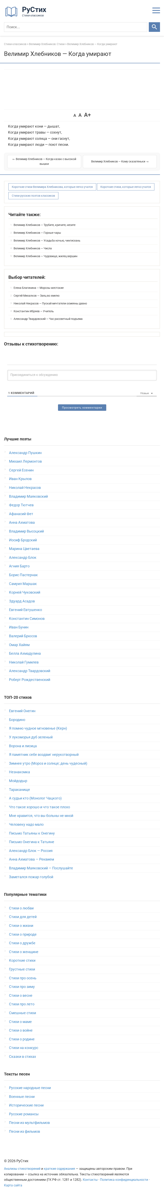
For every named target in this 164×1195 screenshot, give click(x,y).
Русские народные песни (30, 1088)
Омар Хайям (19, 645)
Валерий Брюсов (23, 636)
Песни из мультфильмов (29, 1123)
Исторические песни (26, 1105)
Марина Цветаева (24, 549)
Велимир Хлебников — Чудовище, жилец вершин (45, 256)
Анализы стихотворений (22, 1169)
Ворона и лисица (23, 746)
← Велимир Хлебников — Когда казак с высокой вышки (44, 161)
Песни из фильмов (24, 1131)
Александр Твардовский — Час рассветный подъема (48, 318)
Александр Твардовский (29, 671)
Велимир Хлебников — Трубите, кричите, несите (44, 225)
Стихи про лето (21, 1004)
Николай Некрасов (25, 487)
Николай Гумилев (24, 662)
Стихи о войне (21, 1030)
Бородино (17, 720)
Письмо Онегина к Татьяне (31, 842)
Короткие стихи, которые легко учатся (125, 186)
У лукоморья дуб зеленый (31, 737)
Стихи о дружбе (22, 943)
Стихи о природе (23, 934)
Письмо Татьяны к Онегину (32, 833)
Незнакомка (19, 772)
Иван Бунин (18, 627)
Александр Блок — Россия (31, 851)
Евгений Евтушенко (25, 610)
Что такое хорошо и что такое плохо (39, 807)
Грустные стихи (22, 969)
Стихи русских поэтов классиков (33, 195)
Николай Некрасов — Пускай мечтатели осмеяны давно (50, 303)
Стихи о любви (21, 908)
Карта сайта (13, 1185)
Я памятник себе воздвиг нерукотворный (44, 754)
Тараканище (19, 789)
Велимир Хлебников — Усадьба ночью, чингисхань (47, 240)
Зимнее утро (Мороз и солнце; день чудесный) (48, 763)
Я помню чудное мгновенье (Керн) (38, 728)
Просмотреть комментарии (82, 407)
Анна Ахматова (22, 522)
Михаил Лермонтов (25, 461)
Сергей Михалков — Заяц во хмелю (36, 295)
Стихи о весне (20, 995)
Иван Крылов (20, 479)
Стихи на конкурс (23, 1048)
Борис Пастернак (23, 575)
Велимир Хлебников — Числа (33, 248)
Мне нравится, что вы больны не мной (41, 815)
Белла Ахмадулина (25, 653)
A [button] (74, 115)
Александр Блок (22, 557)
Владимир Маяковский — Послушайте (41, 868)
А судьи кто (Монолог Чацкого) (35, 798)
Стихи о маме (20, 1022)
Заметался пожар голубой (31, 877)
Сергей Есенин (21, 470)
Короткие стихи (22, 960)
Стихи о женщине (23, 952)
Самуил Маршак (23, 584)
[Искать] (154, 27)
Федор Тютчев (21, 505)
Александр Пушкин (25, 453)
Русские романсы (24, 1114)
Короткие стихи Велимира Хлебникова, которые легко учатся (52, 186)
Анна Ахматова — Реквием (31, 859)
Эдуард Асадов (22, 601)
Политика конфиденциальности (124, 1180)
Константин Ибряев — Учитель (34, 311)
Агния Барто (19, 566)
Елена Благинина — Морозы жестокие (39, 287)
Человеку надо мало (26, 824)
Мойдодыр (18, 781)
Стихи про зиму (22, 987)
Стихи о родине (22, 1039)
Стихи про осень (22, 978)
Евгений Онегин (22, 711)
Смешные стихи (22, 1013)
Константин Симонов (27, 618)
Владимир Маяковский (28, 496)
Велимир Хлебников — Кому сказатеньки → (120, 161)
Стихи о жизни (21, 925)
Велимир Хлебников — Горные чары (37, 232)
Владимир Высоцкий (26, 531)
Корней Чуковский (24, 592)
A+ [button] (87, 115)
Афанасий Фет (21, 514)
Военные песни (22, 1096)
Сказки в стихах (22, 1056)
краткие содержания (59, 1169)
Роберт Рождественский (29, 680)
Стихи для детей (23, 917)
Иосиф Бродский (23, 540)
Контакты (90, 1180)
